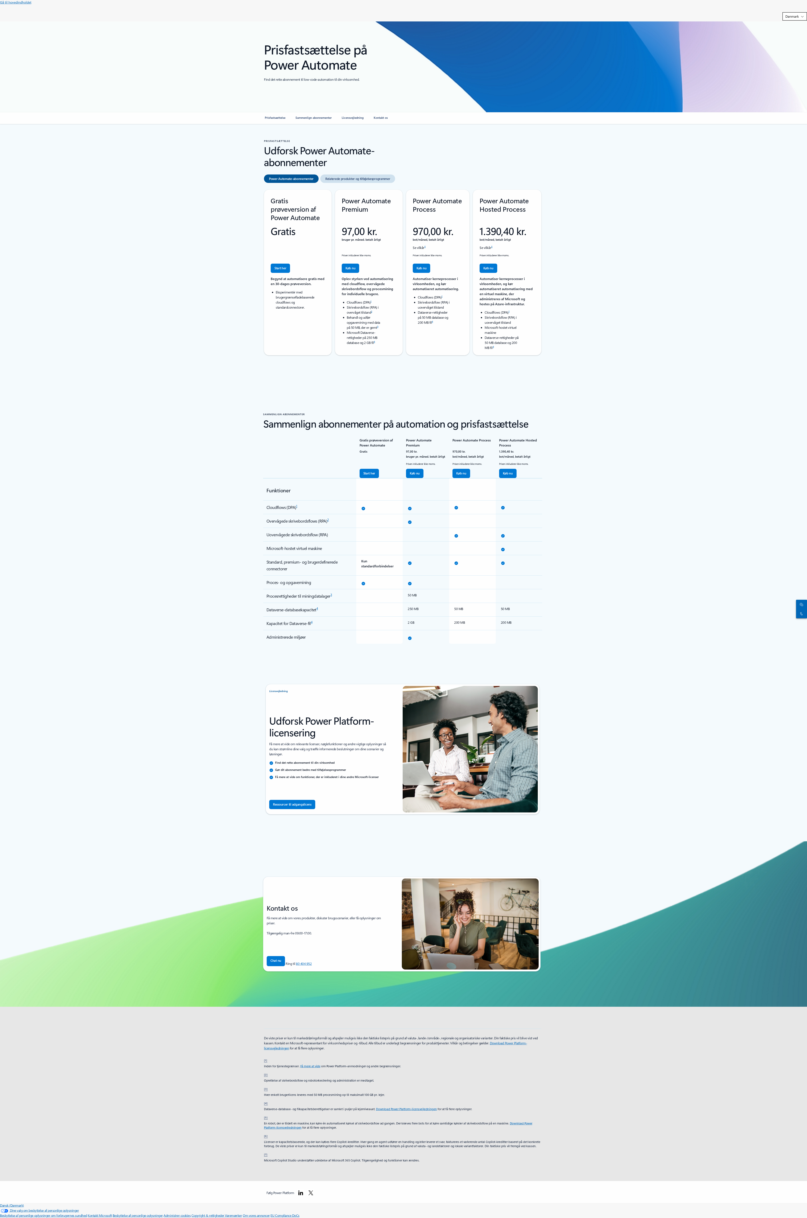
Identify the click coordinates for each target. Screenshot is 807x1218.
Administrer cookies (177, 1215)
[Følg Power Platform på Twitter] (310, 1192)
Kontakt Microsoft (100, 1215)
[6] (266, 1135)
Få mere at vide (310, 1066)
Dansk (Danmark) (12, 1205)
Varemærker (233, 1215)
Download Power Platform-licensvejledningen (406, 1109)
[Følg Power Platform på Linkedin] (300, 1192)
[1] (265, 1060)
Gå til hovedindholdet (15, 2)
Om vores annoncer (256, 1215)
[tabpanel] (402, 272)
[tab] (291, 178)
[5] (266, 1117)
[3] (266, 1088)
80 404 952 (304, 963)
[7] (266, 1154)
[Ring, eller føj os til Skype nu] (800, 613)
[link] (275, 119)
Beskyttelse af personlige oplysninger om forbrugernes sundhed (43, 1215)
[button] (276, 961)
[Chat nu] (800, 604)
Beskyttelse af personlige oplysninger (138, 1215)
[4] (266, 1103)
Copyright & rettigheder (208, 1215)
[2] (266, 1074)
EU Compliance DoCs (284, 1215)
